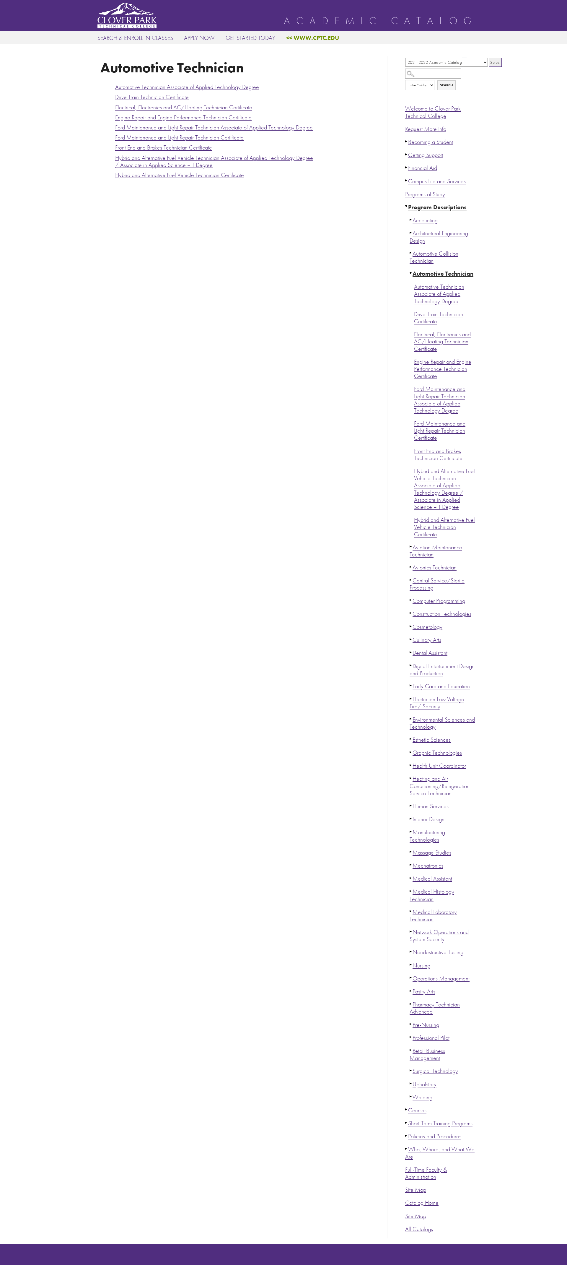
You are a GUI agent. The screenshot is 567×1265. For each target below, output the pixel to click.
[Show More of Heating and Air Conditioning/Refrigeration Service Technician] (411, 778)
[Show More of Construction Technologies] (411, 613)
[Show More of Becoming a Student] (406, 141)
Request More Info (425, 129)
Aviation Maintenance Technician (436, 551)
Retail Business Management (427, 1054)
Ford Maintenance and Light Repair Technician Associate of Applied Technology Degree (439, 399)
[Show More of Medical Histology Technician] (411, 890)
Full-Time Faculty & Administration (426, 1173)
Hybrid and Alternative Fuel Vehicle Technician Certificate (444, 527)
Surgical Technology (435, 1071)
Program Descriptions (437, 207)
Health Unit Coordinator (439, 765)
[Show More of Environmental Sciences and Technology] (411, 718)
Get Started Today (250, 38)
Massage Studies (432, 852)
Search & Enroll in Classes (135, 38)
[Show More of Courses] (406, 1109)
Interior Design (428, 819)
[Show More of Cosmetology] (411, 626)
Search (446, 85)
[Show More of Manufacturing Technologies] (411, 831)
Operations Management (441, 978)
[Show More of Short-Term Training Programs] (406, 1122)
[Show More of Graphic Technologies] (411, 752)
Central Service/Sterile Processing (437, 584)
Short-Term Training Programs (440, 1123)
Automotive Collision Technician (434, 257)
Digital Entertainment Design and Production (442, 669)
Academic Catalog (381, 21)
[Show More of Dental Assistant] (411, 652)
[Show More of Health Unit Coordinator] (411, 765)
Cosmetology (427, 627)
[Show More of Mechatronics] (411, 864)
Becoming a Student (430, 142)
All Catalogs (419, 1229)
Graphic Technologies (437, 752)
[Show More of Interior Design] (411, 818)
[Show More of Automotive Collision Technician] (411, 252)
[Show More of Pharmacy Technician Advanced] (411, 1003)
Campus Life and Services (437, 181)
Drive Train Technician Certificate (438, 318)
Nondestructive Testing (438, 952)
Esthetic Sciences (432, 739)
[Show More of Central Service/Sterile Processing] (411, 579)
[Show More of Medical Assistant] (411, 877)
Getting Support (425, 155)
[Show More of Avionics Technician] (411, 566)
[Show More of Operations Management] (411, 977)
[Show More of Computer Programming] (411, 600)
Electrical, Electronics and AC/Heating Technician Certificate (442, 341)
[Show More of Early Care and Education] (411, 685)
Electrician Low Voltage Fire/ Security (437, 703)
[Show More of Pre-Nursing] (411, 1024)
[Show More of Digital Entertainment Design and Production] (411, 665)
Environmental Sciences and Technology (442, 723)
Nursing (421, 965)
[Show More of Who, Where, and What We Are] (406, 1148)
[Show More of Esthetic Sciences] (411, 739)
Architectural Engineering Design (439, 237)
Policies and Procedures (434, 1136)
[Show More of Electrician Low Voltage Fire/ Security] (411, 698)
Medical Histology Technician (432, 895)
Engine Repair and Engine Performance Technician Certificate (442, 369)
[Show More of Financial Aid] (406, 167)
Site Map (415, 1189)
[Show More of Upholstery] (411, 1083)
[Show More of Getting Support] (406, 154)
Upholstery (424, 1084)
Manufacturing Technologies (427, 836)
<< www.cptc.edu (312, 38)
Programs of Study (425, 194)
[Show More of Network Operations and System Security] (411, 931)
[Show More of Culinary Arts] (411, 639)
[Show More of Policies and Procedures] (406, 1135)
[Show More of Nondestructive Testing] (411, 951)
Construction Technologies (442, 614)
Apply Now (199, 38)
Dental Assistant (430, 653)
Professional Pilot (431, 1038)
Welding (422, 1097)
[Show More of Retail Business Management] (411, 1050)
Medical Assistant (432, 878)
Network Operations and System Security (439, 935)
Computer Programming (439, 601)
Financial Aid (422, 168)
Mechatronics (428, 865)
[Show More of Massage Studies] (411, 851)
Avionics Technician (435, 567)
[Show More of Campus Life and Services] (406, 180)
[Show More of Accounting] (411, 219)
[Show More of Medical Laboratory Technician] (411, 911)
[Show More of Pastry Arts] (411, 990)
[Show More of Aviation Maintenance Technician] (411, 546)
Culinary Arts (427, 640)
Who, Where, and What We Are (440, 1153)
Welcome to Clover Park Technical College (433, 112)
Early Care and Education (441, 686)
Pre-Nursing (426, 1025)
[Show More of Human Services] (411, 805)
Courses (417, 1110)
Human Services (431, 806)
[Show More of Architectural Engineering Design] (411, 232)
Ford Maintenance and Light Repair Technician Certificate (439, 430)
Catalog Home (422, 1202)
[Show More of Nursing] (411, 964)
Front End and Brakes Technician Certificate (438, 454)
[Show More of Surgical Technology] (411, 1070)
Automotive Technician (443, 273)
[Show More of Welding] (411, 1096)
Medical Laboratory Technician (433, 915)
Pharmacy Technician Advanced (435, 1008)
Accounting (425, 220)
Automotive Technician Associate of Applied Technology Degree (439, 294)
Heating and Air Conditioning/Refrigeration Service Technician (440, 786)
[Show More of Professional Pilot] (411, 1037)
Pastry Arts (424, 991)
